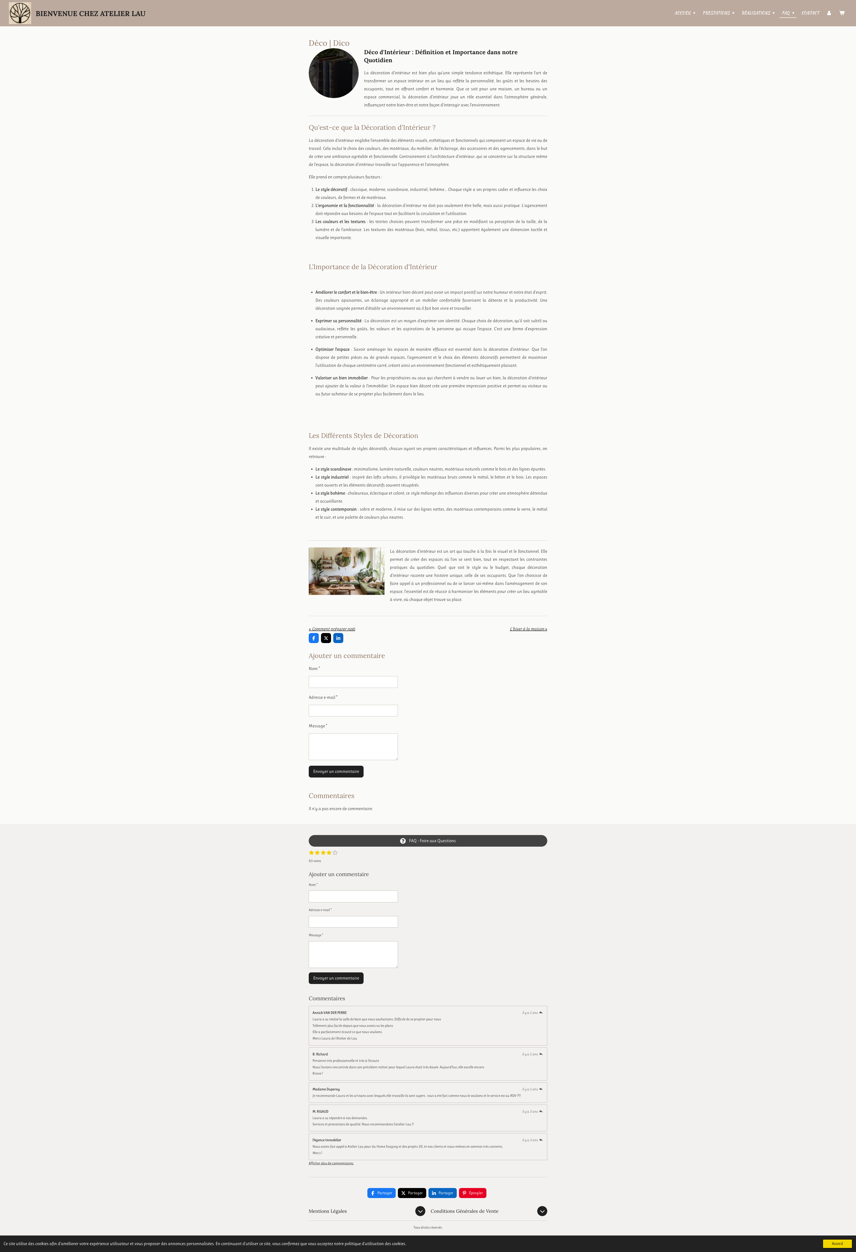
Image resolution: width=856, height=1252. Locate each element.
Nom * (314, 668)
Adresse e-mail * (323, 697)
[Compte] (829, 13)
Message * (318, 725)
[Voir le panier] (842, 13)
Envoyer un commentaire (336, 771)
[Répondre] (541, 1013)
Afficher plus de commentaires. (331, 1163)
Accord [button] (837, 1243)
